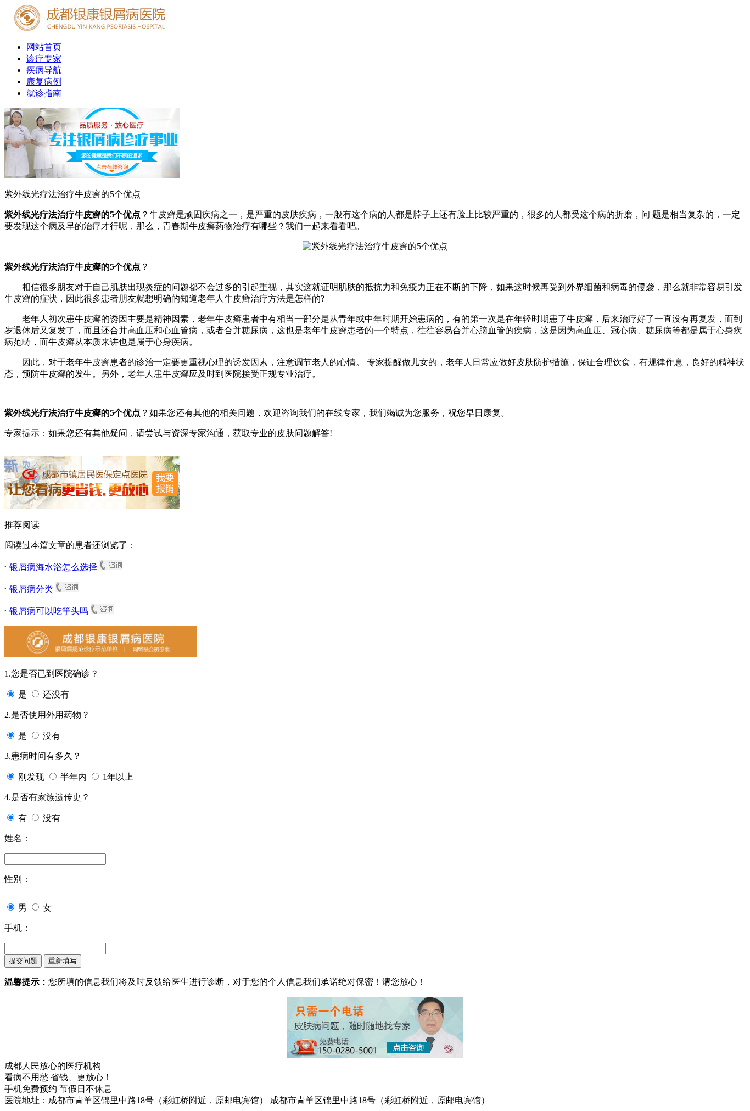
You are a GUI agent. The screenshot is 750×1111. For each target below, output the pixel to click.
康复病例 (43, 81)
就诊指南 (43, 93)
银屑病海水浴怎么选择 (53, 567)
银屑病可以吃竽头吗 (48, 611)
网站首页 (43, 47)
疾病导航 (43, 70)
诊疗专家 (43, 58)
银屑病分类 (31, 589)
